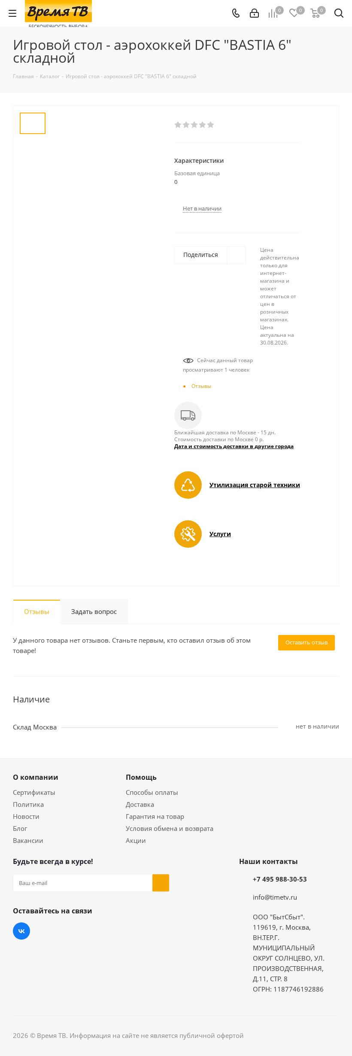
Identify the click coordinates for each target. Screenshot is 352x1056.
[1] (178, 125)
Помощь (141, 777)
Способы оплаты (152, 792)
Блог (20, 828)
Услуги (220, 534)
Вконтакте (21, 931)
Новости (26, 816)
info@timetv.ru (275, 897)
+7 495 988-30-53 (280, 879)
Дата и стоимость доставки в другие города (234, 446)
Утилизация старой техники (254, 485)
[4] (203, 125)
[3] (195, 125)
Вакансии (28, 840)
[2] (186, 125)
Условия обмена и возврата (169, 828)
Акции (136, 840)
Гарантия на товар (155, 816)
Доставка (140, 804)
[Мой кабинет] (254, 13)
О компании (35, 777)
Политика (28, 804)
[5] (211, 125)
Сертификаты (34, 792)
